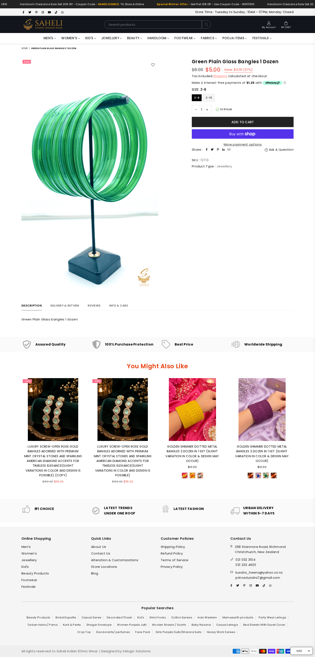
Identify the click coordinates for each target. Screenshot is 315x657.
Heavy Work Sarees (221, 632)
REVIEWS (94, 306)
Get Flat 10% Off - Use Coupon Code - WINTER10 (190, 4)
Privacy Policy (172, 566)
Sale (26, 61)
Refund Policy (172, 553)
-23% (27, 381)
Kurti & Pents (72, 625)
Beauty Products (35, 573)
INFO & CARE (118, 306)
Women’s (69, 38)
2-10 (209, 98)
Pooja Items (233, 38)
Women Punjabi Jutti (132, 625)
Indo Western (207, 617)
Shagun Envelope (99, 625)
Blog (94, 573)
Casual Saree (92, 617)
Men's (49, 38)
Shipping (220, 76)
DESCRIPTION (31, 306)
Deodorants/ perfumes (113, 632)
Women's (29, 553)
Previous (15, 435)
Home (24, 48)
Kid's (89, 38)
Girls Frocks (157, 617)
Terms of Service (175, 560)
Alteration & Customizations (114, 560)
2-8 (196, 98)
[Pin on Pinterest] (218, 149)
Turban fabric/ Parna (42, 625)
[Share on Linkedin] (223, 149)
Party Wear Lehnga (272, 617)
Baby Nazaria (201, 625)
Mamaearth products (237, 617)
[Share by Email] (229, 149)
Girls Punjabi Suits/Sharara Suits (178, 632)
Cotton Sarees (181, 617)
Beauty (133, 38)
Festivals (261, 38)
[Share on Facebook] (207, 149)
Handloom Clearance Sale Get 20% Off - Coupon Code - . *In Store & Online (66, 4)
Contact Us (100, 553)
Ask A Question (281, 149)
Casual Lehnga (227, 625)
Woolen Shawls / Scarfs (169, 625)
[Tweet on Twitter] (212, 149)
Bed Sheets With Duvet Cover (264, 625)
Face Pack (142, 632)
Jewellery (110, 38)
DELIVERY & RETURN (64, 306)
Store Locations (104, 566)
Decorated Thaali (119, 617)
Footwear (184, 38)
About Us (98, 546)
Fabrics (208, 38)
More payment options (243, 144)
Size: (199, 89)
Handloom (157, 38)
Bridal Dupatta (66, 617)
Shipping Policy (173, 546)
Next (299, 435)
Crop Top (84, 632)
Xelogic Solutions (136, 651)
